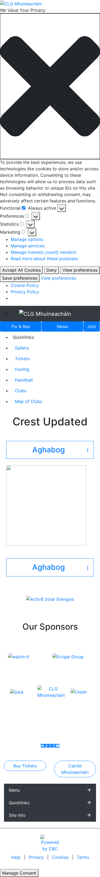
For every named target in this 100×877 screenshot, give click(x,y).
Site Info (17, 815)
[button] (50, 86)
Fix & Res (20, 326)
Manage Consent (19, 873)
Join (91, 326)
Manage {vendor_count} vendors (43, 252)
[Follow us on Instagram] (54, 745)
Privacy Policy (25, 291)
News (62, 326)
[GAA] (16, 691)
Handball (24, 380)
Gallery (22, 348)
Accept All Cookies (21, 270)
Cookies (60, 857)
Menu (14, 790)
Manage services (28, 245)
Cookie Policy (25, 285)
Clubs (20, 390)
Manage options (27, 239)
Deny (51, 270)
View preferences (80, 270)
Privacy (37, 857)
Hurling (22, 369)
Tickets (22, 358)
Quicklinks (19, 802)
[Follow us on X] (50, 745)
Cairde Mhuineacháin (75, 769)
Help (16, 857)
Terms (83, 857)
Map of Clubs (28, 401)
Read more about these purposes (44, 258)
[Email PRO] (43, 745)
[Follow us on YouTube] (57, 745)
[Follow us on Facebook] (46, 745)
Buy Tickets (25, 765)
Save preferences (19, 278)
